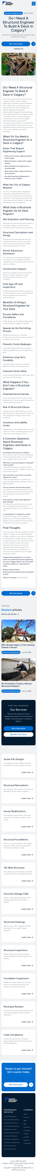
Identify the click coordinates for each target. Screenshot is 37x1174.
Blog (25, 1124)
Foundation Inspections (12, 1142)
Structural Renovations (11, 1119)
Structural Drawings (10, 1136)
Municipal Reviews (10, 1145)
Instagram (27, 1130)
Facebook (27, 1127)
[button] (34, 4)
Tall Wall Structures (10, 1129)
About (26, 1114)
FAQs (25, 1120)
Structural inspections (11, 1139)
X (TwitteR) (27, 1143)
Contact (26, 1117)
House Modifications (11, 1123)
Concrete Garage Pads (11, 1132)
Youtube (26, 1140)
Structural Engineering (13, 13)
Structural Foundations (11, 1126)
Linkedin (26, 1137)
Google (26, 1133)
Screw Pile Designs (10, 1116)
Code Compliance (10, 1149)
